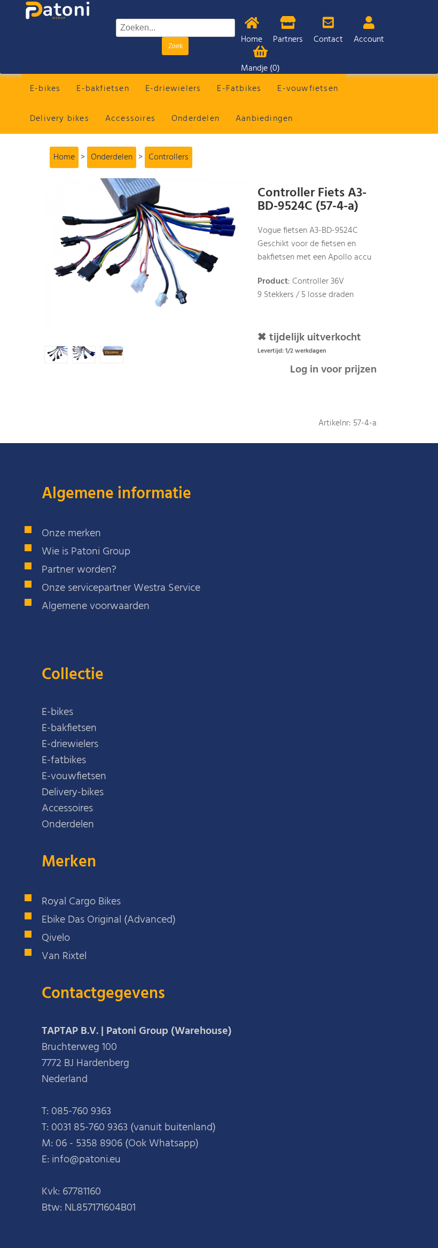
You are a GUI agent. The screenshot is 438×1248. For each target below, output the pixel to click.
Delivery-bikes (73, 792)
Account (369, 40)
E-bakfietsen (102, 89)
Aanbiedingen (264, 119)
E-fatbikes (64, 760)
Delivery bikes (59, 119)
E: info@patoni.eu (81, 1159)
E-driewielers (173, 89)
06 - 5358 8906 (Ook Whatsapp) (127, 1143)
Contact (328, 40)
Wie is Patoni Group (86, 551)
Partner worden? (79, 570)
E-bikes (45, 89)
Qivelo (56, 938)
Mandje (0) (260, 68)
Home (251, 40)
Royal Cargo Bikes (81, 901)
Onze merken (71, 533)
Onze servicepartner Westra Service (121, 588)
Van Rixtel (64, 956)
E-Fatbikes (239, 89)
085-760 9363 (81, 1111)
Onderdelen (195, 119)
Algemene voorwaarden (96, 606)
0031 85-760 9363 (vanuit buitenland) (133, 1127)
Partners (288, 40)
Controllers (168, 157)
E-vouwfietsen (307, 89)
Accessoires (130, 119)
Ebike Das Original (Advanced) (109, 920)
